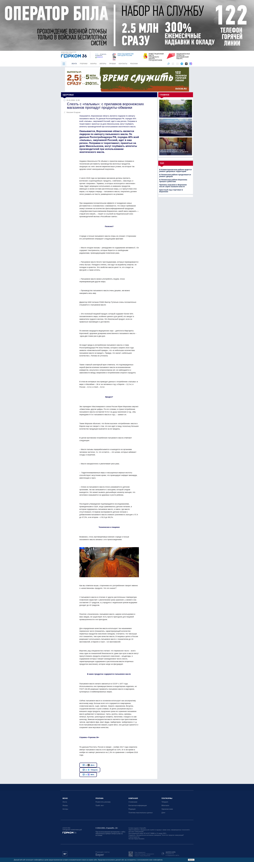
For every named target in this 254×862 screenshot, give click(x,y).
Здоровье (68, 95)
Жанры (93, 63)
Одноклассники (167, 809)
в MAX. (90, 774)
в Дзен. (90, 765)
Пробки (112, 63)
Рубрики (83, 63)
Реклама (134, 63)
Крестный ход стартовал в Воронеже (171, 191)
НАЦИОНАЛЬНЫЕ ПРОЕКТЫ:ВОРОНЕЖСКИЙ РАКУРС (183, 56)
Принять (191, 860)
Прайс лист (100, 805)
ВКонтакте (165, 805)
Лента (74, 63)
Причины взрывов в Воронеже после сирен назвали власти (173, 185)
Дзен (163, 812)
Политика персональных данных (140, 812)
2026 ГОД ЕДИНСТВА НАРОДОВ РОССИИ (125, 54)
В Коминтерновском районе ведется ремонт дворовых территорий (175, 170)
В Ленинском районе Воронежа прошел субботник (173, 180)
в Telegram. (92, 770)
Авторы (103, 63)
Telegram (165, 802)
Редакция (132, 809)
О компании (132, 802)
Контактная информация (137, 805)
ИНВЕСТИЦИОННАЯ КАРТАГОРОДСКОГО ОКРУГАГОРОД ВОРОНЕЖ (156, 57)
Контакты (123, 63)
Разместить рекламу (103, 802)
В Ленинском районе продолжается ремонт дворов (175, 175)
